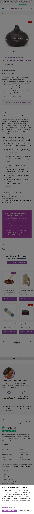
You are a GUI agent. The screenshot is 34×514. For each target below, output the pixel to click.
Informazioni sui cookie (8, 507)
